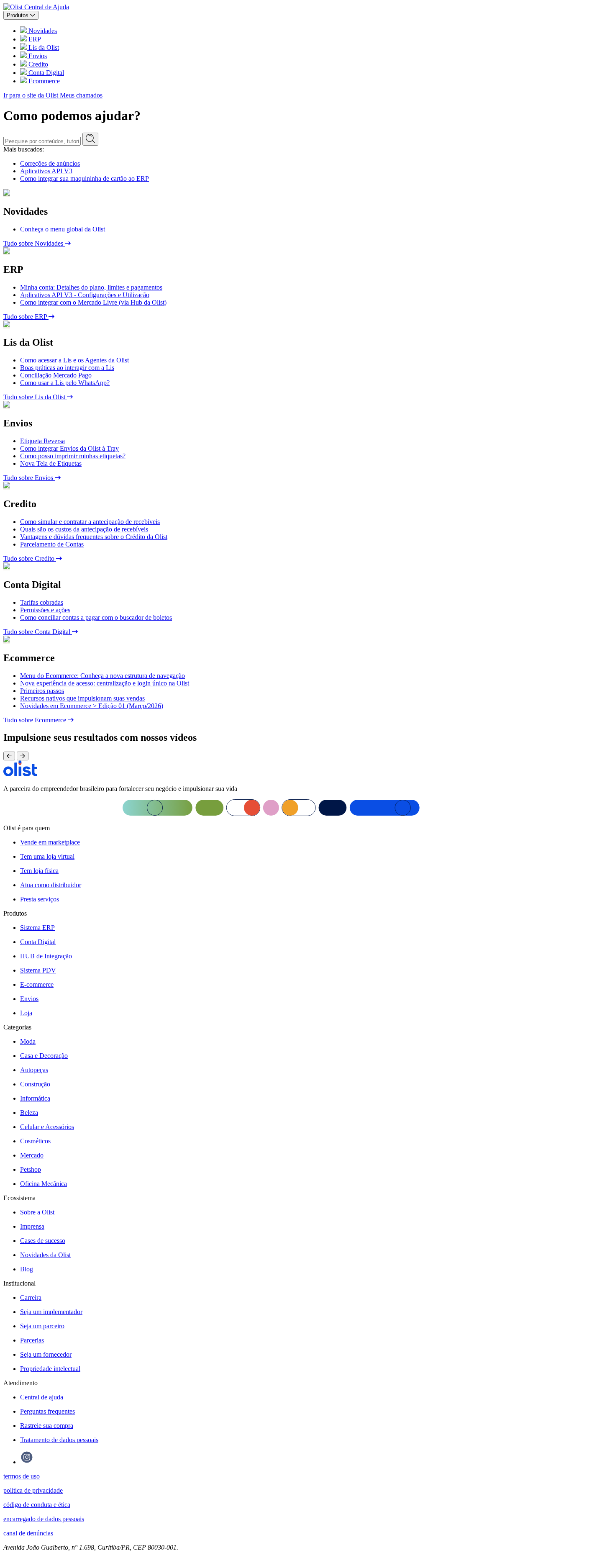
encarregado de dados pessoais (43, 1518)
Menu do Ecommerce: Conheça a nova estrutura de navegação (102, 675)
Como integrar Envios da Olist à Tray (69, 448)
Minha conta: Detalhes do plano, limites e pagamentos (91, 287)
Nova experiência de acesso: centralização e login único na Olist (104, 683)
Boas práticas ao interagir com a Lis (67, 367)
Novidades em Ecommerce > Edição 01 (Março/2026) (91, 705)
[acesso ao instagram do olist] (26, 1462)
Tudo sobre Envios (29, 477)
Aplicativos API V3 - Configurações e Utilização (84, 294)
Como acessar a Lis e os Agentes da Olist (74, 360)
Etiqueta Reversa (42, 440)
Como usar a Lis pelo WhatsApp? (65, 382)
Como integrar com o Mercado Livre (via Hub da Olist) (93, 302)
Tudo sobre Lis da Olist (35, 396)
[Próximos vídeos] (22, 756)
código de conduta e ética (36, 1504)
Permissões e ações (45, 609)
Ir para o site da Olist (31, 95)
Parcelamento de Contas (52, 544)
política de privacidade (33, 1490)
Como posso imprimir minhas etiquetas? (73, 455)
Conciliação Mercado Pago (56, 375)
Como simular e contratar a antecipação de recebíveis (90, 521)
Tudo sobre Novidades (34, 243)
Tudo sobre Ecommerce (35, 720)
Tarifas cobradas (41, 602)
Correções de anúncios (50, 163)
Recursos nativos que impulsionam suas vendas (82, 698)
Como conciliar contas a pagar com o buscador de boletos (96, 617)
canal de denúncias (28, 1533)
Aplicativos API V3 (46, 171)
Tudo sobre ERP (26, 316)
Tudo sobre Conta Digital (37, 631)
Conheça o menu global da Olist (62, 229)
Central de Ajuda (46, 6)
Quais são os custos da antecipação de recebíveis (84, 529)
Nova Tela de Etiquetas (51, 463)
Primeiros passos (42, 690)
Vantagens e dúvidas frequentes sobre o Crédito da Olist (93, 536)
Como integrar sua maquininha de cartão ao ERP (84, 178)
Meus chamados (81, 95)
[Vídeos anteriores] (9, 756)
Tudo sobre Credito (29, 558)
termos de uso (21, 1476)
